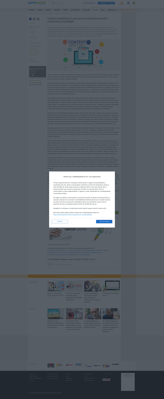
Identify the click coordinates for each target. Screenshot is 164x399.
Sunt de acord (104, 221)
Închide (59, 221)
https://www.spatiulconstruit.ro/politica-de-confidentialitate (72, 215)
